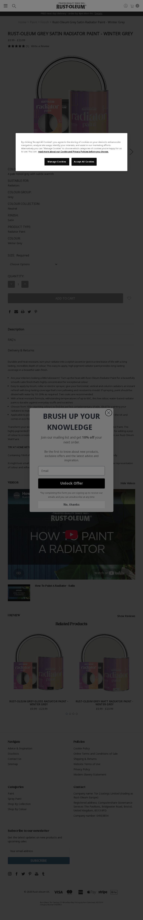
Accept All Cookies (84, 161)
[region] (71, 152)
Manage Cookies (57, 161)
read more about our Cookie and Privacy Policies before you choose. (73, 151)
